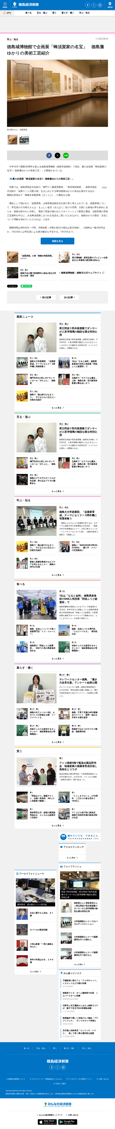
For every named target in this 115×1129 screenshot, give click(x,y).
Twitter (93, 5)
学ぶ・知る (84, 12)
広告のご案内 (61, 1084)
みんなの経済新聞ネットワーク (57, 1105)
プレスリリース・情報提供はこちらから (47, 1079)
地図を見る (57, 241)
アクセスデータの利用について (80, 1079)
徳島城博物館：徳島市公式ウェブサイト (81, 272)
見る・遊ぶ (42, 12)
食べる (28, 12)
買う (54, 12)
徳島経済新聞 (25, 5)
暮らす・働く (68, 12)
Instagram (100, 5)
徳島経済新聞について (16, 1079)
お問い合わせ (104, 1079)
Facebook (87, 5)
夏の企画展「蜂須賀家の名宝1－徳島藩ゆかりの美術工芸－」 (43, 178)
